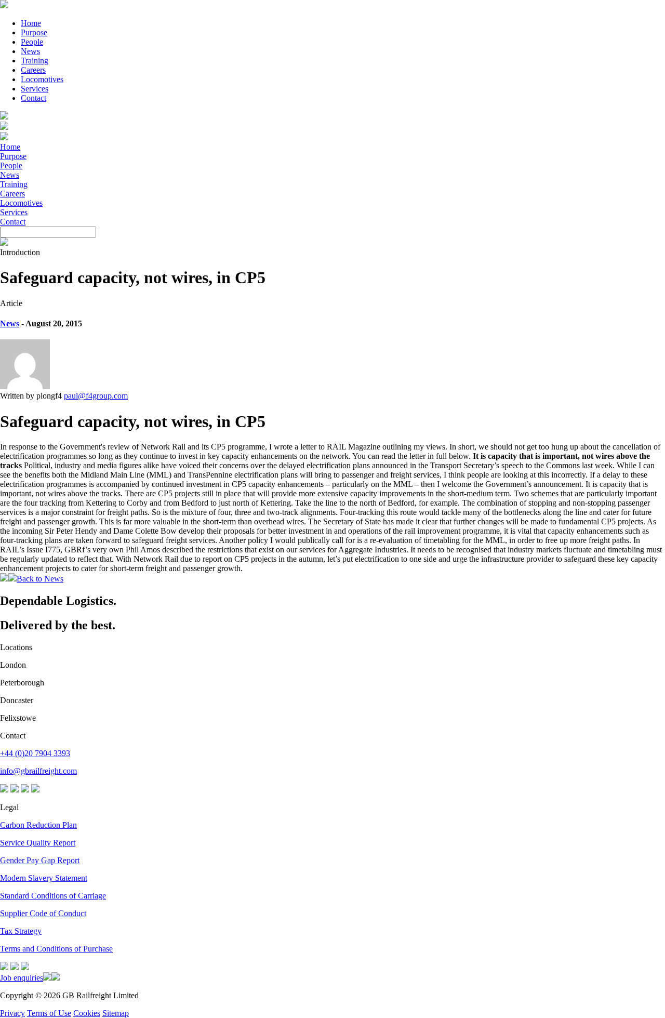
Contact (33, 98)
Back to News (40, 578)
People (32, 41)
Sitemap (115, 1013)
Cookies (86, 1013)
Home (31, 23)
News (30, 51)
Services (34, 88)
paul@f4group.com (96, 395)
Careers (33, 69)
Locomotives (42, 79)
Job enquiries (21, 977)
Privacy (12, 1013)
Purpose (34, 32)
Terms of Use (49, 1013)
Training (34, 60)
